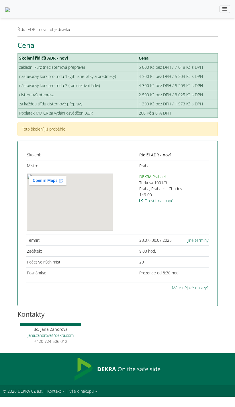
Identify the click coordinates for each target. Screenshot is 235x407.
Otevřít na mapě (158, 200)
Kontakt (54, 391)
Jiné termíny (197, 240)
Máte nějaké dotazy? (190, 287)
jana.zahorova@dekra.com (51, 335)
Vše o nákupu (82, 391)
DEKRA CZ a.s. (30, 391)
